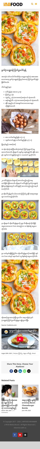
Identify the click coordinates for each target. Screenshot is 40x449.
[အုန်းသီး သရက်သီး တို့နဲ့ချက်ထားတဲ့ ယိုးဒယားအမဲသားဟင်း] (9, 386)
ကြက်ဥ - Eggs (22, 353)
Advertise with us (20, 426)
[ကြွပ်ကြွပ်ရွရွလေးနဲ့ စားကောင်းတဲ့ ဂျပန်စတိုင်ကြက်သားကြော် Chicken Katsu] (30, 386)
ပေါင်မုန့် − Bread (31, 353)
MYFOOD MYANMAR (29, 420)
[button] (2, 398)
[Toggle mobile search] (32, 4)
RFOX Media (10, 423)
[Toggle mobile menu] (36, 4)
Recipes (15, 353)
